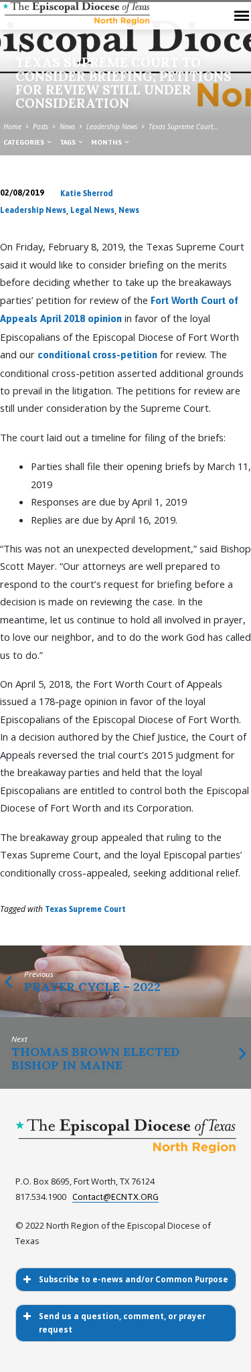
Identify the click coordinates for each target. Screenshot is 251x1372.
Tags (68, 142)
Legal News (92, 210)
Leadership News (111, 126)
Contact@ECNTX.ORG (115, 1197)
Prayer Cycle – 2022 (92, 986)
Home (12, 126)
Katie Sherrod (86, 193)
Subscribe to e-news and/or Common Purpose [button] (133, 1279)
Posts (40, 126)
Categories (24, 142)
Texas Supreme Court (85, 909)
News (67, 126)
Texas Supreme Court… (183, 126)
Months (107, 142)
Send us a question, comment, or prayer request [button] (122, 1323)
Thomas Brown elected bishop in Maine (95, 1058)
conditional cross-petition (97, 354)
